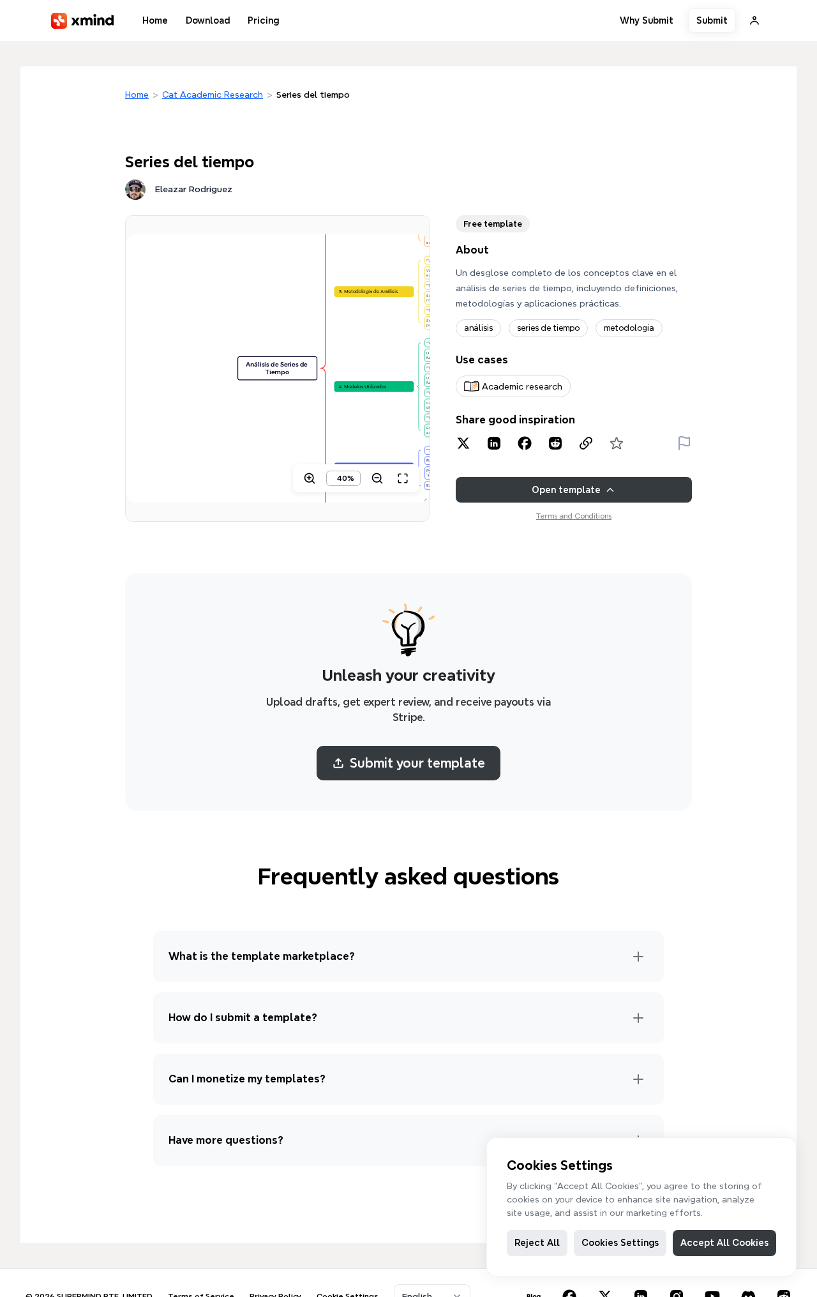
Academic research (522, 386)
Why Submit (646, 20)
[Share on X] (463, 443)
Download (208, 20)
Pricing (263, 20)
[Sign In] (754, 20)
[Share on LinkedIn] (494, 443)
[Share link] (586, 443)
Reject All (537, 1242)
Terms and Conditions (573, 516)
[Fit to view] (403, 478)
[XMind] (82, 21)
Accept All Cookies (724, 1242)
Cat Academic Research (212, 94)
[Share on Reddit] (555, 443)
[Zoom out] (377, 478)
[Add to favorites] (616, 443)
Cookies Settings (620, 1242)
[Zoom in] (310, 478)
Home (155, 20)
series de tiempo (548, 328)
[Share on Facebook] (524, 443)
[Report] (684, 443)
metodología (629, 328)
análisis (478, 328)
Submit (712, 20)
